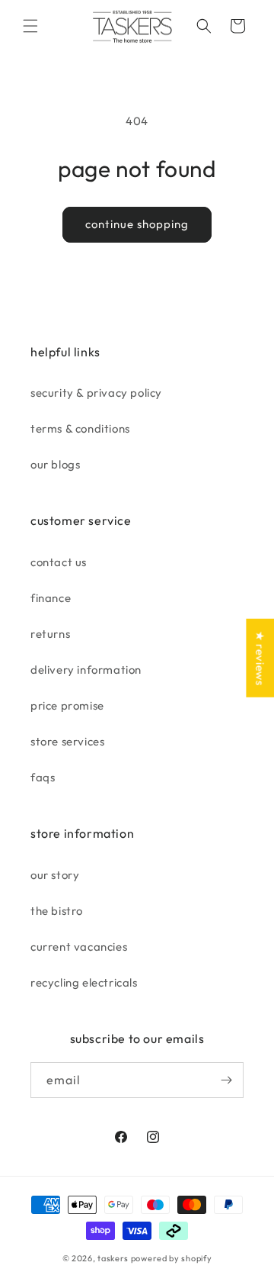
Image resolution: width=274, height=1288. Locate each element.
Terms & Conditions (80, 428)
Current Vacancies (78, 946)
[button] (30, 26)
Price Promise (67, 705)
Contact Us (58, 562)
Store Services (67, 741)
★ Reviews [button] (260, 658)
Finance (50, 598)
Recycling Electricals (84, 982)
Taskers (113, 1258)
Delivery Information (86, 669)
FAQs (42, 777)
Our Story (54, 875)
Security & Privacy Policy (96, 392)
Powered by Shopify (171, 1258)
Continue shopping (137, 224)
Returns (50, 633)
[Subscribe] (226, 1080)
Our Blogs (55, 464)
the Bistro (56, 910)
